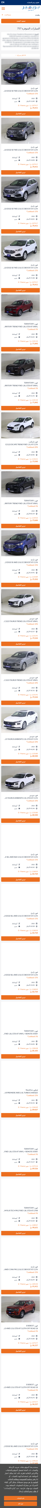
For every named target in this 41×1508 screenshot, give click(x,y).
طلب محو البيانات (30, 1491)
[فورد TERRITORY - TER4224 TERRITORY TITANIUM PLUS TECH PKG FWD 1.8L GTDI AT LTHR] (20, 1171)
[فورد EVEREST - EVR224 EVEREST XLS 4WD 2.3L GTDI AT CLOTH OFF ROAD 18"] (20, 1289)
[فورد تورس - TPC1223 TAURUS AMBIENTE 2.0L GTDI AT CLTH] (20, 700)
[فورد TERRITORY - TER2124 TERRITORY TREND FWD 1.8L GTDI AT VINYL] (20, 287)
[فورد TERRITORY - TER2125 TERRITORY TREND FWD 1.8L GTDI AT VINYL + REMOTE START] (20, 994)
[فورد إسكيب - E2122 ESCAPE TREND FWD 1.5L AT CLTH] (20, 405)
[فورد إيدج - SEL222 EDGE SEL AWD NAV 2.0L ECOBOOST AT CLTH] (20, 817)
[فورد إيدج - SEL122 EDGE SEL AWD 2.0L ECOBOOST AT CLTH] (20, 876)
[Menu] (3, 8)
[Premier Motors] (30, 8)
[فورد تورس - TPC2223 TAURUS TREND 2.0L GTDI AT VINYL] (20, 582)
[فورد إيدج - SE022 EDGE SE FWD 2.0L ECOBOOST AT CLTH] (20, 51)
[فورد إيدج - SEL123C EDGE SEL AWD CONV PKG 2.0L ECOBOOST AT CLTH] (20, 1230)
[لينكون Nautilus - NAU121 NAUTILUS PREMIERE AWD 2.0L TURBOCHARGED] (20, 1053)
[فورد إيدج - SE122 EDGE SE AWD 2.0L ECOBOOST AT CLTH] (20, 523)
